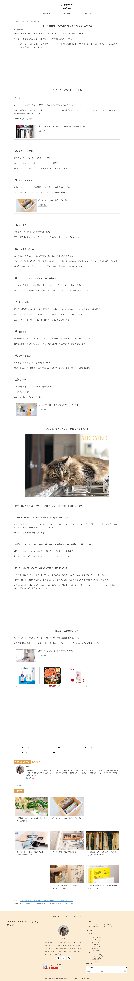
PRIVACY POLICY (76, 916)
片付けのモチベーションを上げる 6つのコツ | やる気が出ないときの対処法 (46, 903)
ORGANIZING (67, 14)
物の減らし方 (20, 785)
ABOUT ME (56, 916)
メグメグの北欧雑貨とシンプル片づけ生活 (99, 926)
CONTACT (65, 916)
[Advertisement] (67, 70)
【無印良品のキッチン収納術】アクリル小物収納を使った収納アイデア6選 (46, 901)
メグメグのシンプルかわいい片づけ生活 (98, 924)
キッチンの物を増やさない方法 (64, 852)
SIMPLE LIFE (46, 14)
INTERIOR (88, 14)
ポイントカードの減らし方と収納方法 (66, 818)
